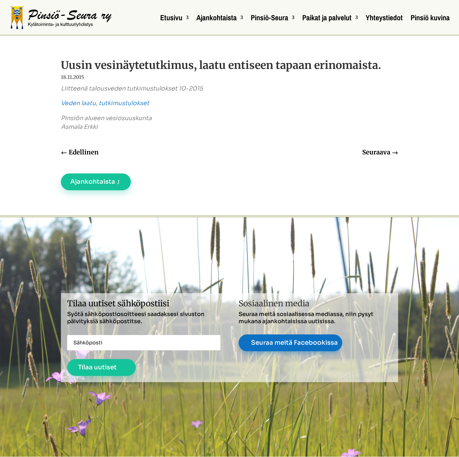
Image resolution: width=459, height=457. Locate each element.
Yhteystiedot (384, 18)
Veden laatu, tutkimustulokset (105, 103)
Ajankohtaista (216, 18)
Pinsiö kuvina (430, 18)
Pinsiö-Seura (269, 18)
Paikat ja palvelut (327, 18)
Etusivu (171, 18)
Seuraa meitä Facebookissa (294, 343)
